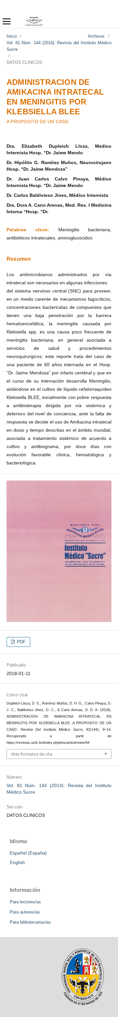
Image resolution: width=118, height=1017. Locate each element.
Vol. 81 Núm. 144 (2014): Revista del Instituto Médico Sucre (59, 46)
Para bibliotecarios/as (30, 922)
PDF (21, 641)
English (17, 862)
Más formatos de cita (31, 754)
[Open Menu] (6, 21)
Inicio (12, 36)
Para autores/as (25, 912)
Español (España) (28, 853)
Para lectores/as (25, 901)
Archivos (96, 36)
